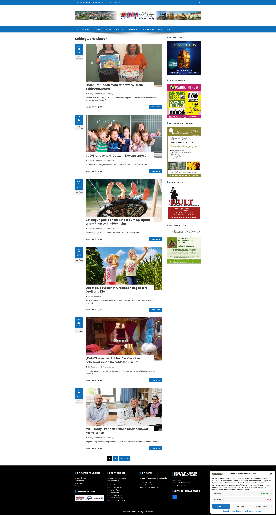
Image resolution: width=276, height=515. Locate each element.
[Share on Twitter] (95, 107)
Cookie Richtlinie (229, 511)
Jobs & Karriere (132, 29)
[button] (272, 474)
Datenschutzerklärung (244, 511)
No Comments (79, 57)
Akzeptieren (221, 506)
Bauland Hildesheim (115, 487)
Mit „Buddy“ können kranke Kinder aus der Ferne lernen (117, 431)
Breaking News (87, 29)
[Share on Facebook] (93, 107)
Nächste (124, 458)
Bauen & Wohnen (164, 29)
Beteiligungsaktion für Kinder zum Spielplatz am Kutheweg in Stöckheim (118, 222)
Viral (139, 512)
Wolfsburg (79, 483)
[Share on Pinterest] (98, 107)
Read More (155, 107)
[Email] (101, 107)
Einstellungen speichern (262, 506)
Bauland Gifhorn (113, 490)
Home (77, 29)
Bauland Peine (113, 492)
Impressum (258, 511)
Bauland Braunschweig (116, 485)
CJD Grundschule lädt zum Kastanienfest (116, 156)
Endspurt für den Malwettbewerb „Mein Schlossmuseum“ (114, 87)
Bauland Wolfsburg (115, 498)
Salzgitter (79, 486)
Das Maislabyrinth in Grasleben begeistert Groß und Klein (116, 289)
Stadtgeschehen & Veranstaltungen (109, 29)
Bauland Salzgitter (114, 495)
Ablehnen (240, 506)
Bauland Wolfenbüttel (116, 500)
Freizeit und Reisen (147, 29)
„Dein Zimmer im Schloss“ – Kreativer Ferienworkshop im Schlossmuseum (113, 360)
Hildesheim (79, 481)
